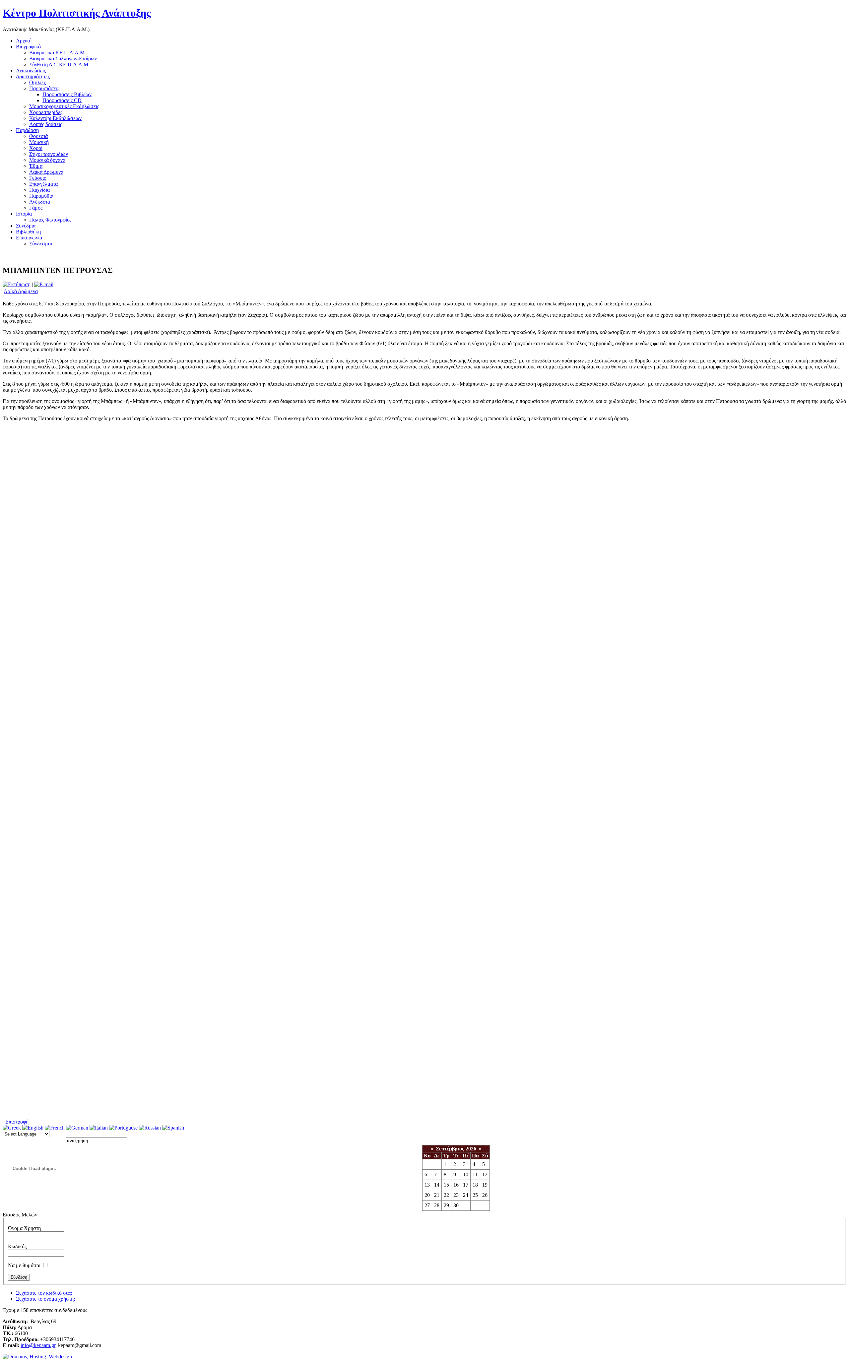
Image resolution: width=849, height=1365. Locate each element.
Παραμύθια (41, 196)
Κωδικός (17, 1246)
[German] (77, 1128)
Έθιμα (35, 166)
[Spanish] (173, 1128)
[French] (55, 1128)
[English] (32, 1128)
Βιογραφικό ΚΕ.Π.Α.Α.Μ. (57, 52)
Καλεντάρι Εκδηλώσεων (55, 118)
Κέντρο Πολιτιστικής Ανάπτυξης (77, 13)
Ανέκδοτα (39, 202)
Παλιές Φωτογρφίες (50, 220)
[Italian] (99, 1128)
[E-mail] (43, 284)
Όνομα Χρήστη (24, 1228)
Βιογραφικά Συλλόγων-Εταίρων (63, 58)
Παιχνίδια (39, 190)
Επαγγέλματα (43, 184)
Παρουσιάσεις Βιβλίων (67, 94)
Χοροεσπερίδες (45, 112)
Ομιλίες (37, 82)
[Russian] (150, 1128)
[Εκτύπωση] (17, 284)
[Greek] (12, 1128)
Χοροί (35, 148)
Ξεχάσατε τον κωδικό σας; (44, 1293)
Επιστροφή (17, 1122)
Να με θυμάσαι (24, 1265)
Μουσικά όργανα (47, 160)
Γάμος (35, 208)
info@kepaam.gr (38, 1345)
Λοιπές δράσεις (45, 124)
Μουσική (39, 142)
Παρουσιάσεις (44, 88)
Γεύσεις (37, 178)
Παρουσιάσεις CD (62, 100)
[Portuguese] (123, 1128)
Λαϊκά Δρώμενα (46, 172)
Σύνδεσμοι (40, 243)
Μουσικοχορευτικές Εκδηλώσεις (64, 106)
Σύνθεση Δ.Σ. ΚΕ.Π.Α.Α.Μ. (59, 64)
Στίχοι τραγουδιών (48, 154)
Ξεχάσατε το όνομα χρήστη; (45, 1299)
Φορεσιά (38, 136)
